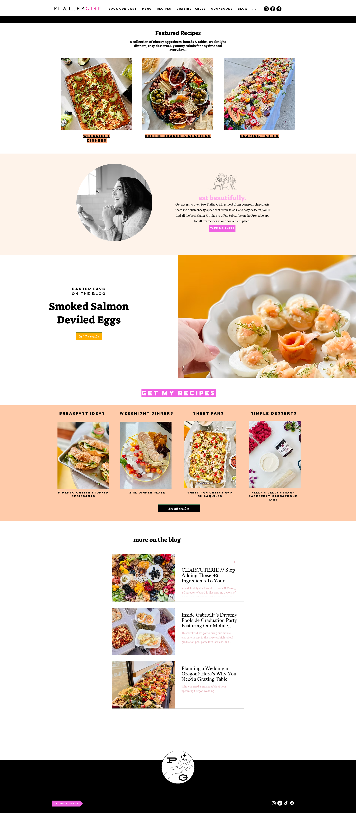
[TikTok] (278, 8)
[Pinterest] (279, 803)
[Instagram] (266, 8)
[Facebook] (272, 8)
